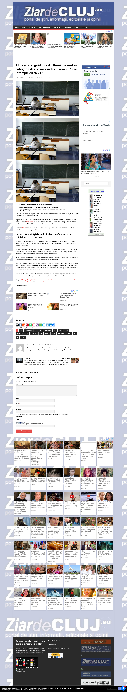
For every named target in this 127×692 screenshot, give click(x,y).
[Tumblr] (20, 325)
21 (21, 330)
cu (40, 330)
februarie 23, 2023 (23, 77)
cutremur (48, 330)
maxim (47, 334)
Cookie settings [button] (112, 689)
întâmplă (34, 334)
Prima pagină (20, 27)
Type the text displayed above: (34, 424)
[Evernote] (30, 325)
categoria (28, 330)
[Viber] (37, 325)
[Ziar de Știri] (82, 655)
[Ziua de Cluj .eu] (96, 651)
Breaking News (44, 27)
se (74, 334)
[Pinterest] (27, 325)
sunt (23, 337)
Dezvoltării (30, 222)
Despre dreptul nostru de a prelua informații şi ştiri (30, 642)
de (55, 330)
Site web (18, 409)
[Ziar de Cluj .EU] (96, 665)
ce (35, 330)
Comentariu (19, 384)
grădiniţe (20, 334)
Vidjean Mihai (34, 77)
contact (85, 27)
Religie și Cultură (71, 27)
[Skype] (43, 325)
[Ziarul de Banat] (96, 642)
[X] (17, 325)
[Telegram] (47, 325)
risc (53, 334)
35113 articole (49, 345)
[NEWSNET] (96, 676)
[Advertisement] (57, 56)
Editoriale (57, 27)
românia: (61, 334)
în (27, 334)
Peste (24, 228)
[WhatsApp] (40, 325)
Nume (17, 398)
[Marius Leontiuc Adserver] (96, 684)
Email (17, 404)
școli (69, 334)
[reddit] (23, 325)
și (17, 337)
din (60, 330)
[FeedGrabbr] (96, 234)
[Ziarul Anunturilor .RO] (82, 668)
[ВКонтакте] (53, 325)
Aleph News (42, 282)
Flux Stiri (32, 27)
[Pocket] (33, 325)
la (41, 334)
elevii (66, 330)
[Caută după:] (96, 183)
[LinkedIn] (50, 325)
